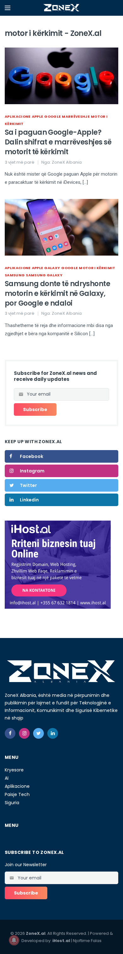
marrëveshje (76, 116)
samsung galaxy (44, 275)
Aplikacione (18, 116)
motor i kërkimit (97, 267)
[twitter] (38, 733)
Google (52, 116)
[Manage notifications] (14, 940)
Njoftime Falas (87, 941)
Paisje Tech (17, 794)
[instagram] (24, 733)
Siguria (12, 802)
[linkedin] (52, 733)
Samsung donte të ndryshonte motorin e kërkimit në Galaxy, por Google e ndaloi (57, 293)
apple (37, 116)
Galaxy (52, 267)
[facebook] (10, 733)
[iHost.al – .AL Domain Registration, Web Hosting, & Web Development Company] (58, 564)
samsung (15, 275)
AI (7, 778)
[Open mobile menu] (7, 8)
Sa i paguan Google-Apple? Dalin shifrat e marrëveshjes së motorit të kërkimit (58, 142)
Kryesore (14, 770)
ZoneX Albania (67, 162)
